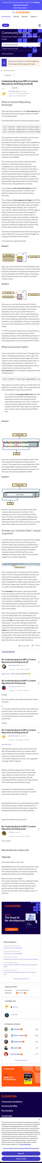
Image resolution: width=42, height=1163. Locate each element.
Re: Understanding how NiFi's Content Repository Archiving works (19, 660)
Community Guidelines (12, 1101)
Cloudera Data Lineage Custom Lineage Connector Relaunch (21, 959)
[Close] (39, 1119)
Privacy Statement (25, 1144)
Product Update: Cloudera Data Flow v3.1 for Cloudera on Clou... (19, 973)
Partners (25, 16)
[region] (21, 1139)
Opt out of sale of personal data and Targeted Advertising (21, 1148)
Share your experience (17, 61)
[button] (21, 257)
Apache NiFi (15, 87)
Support (33, 16)
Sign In (6, 25)
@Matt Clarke (6, 674)
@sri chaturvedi (6, 744)
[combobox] (21, 49)
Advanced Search (7, 54)
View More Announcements (21, 978)
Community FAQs (9, 1106)
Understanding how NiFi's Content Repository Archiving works (20, 82)
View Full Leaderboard (21, 1060)
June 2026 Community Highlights (13, 953)
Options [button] (8, 75)
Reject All (21, 1153)
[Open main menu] (39, 25)
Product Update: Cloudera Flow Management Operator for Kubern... (20, 965)
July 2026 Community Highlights (12, 948)
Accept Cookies (21, 1159)
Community (5, 16)
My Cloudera (7, 1110)
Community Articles (9, 70)
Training (16, 16)
